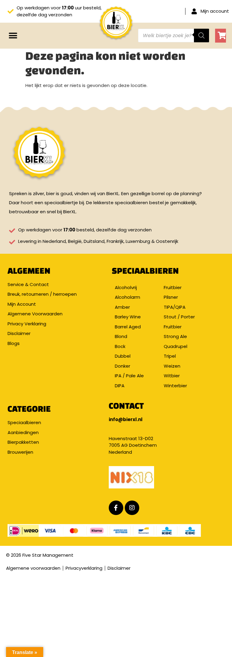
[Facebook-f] (116, 508)
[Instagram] (132, 508)
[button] (13, 35)
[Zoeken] (201, 35)
